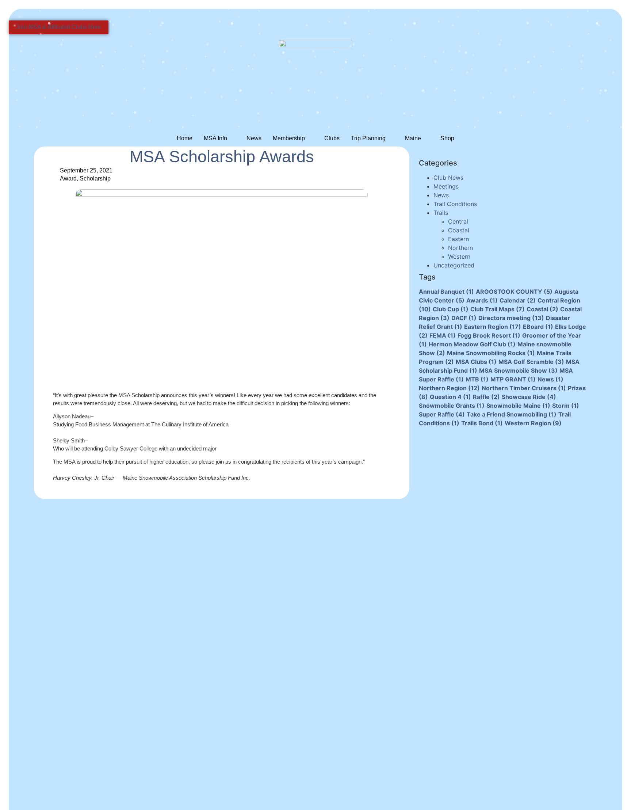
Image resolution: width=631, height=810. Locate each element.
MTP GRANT (513, 379)
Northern (460, 247)
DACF (464, 318)
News (253, 138)
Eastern (458, 239)
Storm (565, 405)
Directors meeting (511, 318)
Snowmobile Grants (452, 405)
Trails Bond (482, 423)
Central (458, 221)
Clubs (332, 138)
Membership (289, 138)
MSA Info (215, 138)
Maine (413, 138)
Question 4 (450, 396)
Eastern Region (492, 326)
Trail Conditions (455, 204)
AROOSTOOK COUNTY (514, 291)
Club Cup (451, 309)
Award (68, 178)
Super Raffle (442, 414)
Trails (440, 212)
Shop (447, 138)
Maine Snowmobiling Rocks (491, 353)
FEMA (442, 335)
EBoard (538, 326)
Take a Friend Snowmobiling (512, 414)
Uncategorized (453, 265)
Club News (448, 177)
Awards (482, 300)
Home (184, 138)
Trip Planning (368, 138)
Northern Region (449, 388)
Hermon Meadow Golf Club (472, 344)
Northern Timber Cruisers (524, 388)
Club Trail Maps (497, 309)
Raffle (486, 396)
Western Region (533, 423)
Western (459, 256)
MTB (477, 379)
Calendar (518, 300)
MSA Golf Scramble (531, 361)
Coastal (458, 230)
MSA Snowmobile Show (518, 370)
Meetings (446, 186)
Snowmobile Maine (518, 405)
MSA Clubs (476, 361)
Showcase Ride (529, 396)
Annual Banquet (446, 291)
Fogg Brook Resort (489, 335)
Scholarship (95, 178)
